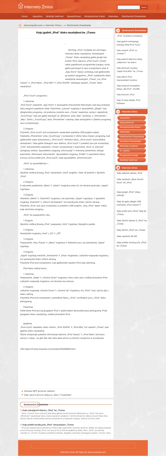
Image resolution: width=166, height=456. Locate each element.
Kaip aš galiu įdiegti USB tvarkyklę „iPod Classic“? (129, 203)
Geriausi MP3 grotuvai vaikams (39, 391)
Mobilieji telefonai (54, 16)
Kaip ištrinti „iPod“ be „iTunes (131, 230)
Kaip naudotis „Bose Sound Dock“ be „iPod (130, 181)
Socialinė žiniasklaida (130, 141)
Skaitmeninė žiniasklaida (134, 16)
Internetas (113, 16)
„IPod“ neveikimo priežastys (130, 36)
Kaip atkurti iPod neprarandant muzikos (127, 78)
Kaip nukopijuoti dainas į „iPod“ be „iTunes (44, 410)
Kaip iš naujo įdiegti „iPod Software (128, 102)
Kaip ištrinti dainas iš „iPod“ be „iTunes (132, 222)
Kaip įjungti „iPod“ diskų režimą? (128, 194)
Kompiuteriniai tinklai (94, 16)
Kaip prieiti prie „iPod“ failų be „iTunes (131, 213)
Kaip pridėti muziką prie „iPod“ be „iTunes (132, 244)
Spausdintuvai (74, 16)
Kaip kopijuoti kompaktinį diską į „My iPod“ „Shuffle (128, 87)
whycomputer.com (33, 25)
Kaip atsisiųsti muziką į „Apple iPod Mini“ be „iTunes (130, 69)
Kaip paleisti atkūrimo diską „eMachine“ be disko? (129, 61)
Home (24, 16)
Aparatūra (37, 16)
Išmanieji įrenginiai (129, 146)
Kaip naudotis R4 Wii (127, 236)
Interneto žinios (53, 25)
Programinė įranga (129, 155)
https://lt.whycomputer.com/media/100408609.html (50, 349)
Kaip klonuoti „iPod (125, 94)
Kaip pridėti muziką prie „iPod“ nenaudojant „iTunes (48, 424)
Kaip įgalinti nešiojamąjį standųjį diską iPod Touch (128, 43)
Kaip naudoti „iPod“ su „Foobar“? (127, 52)
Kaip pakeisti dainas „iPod (129, 173)
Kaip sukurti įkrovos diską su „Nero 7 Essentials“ (48, 395)
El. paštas (124, 150)
